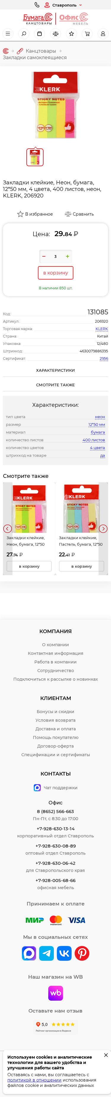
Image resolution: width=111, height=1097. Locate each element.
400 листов (94, 439)
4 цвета (97, 447)
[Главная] (6, 51)
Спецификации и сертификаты (55, 754)
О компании (55, 644)
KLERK (102, 329)
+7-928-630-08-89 (56, 846)
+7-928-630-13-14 (56, 828)
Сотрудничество (55, 670)
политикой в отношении (34, 1080)
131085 (98, 312)
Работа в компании (55, 662)
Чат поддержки (61, 787)
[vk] (29, 954)
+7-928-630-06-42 (55, 863)
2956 (104, 358)
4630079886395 (94, 351)
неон (100, 416)
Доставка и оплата (56, 729)
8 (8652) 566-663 (55, 811)
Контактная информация (55, 653)
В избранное (39, 214)
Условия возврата (55, 720)
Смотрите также (55, 384)
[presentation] (7, 528)
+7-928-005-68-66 (55, 880)
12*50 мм (97, 424)
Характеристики (55, 370)
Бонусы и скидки (55, 711)
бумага (98, 432)
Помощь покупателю (55, 737)
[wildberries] (55, 994)
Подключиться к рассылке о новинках (55, 679)
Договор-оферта (55, 746)
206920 (101, 321)
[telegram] (46, 954)
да (102, 455)
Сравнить (83, 214)
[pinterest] (82, 954)
